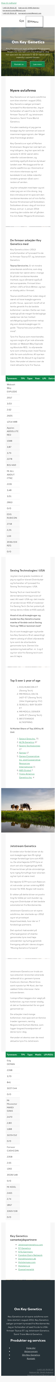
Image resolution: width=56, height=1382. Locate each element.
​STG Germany (25, 1251)
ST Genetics (24, 1248)
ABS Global (25, 770)
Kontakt (31, 1358)
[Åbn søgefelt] (22, 21)
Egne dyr (31, 1347)
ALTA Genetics (26, 742)
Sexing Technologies (29, 745)
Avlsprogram (31, 1351)
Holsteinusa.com (27, 1262)
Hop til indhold (8, 2)
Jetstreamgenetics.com (30, 1244)
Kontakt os (19, 64)
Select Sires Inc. (27, 738)
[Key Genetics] (12, 25)
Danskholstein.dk (27, 1258)
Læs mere (37, 64)
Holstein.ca (24, 1265)
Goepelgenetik (26, 1269)
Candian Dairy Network (30, 1255)
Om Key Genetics (31, 1354)
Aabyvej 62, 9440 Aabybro (28, 8)
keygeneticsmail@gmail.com (14, 10)
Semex (22, 752)
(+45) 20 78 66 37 (10, 8)
